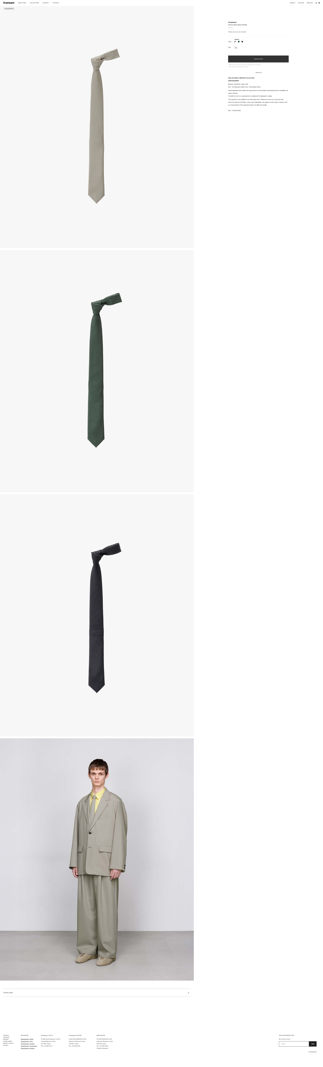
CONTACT (6, 1035)
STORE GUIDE (8, 992)
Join (312, 1044)
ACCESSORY (9, 8)
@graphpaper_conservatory (29, 1046)
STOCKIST (6, 1037)
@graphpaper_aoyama (27, 1043)
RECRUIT (6, 1039)
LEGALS (5, 1045)
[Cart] (319, 3)
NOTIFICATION (258, 59)
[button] (258, 73)
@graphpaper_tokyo (27, 1041)
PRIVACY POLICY (8, 1043)
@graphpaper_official (27, 1039)
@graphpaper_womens (27, 1048)
